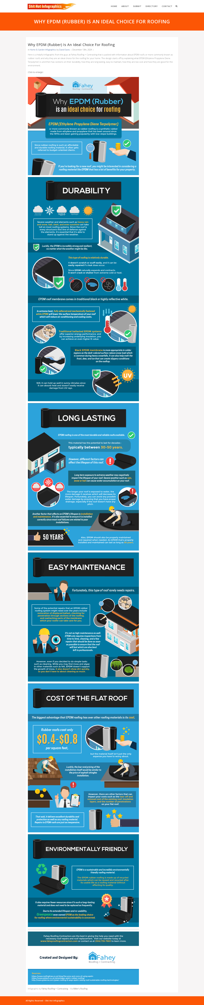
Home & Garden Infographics (43, 49)
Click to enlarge (35, 72)
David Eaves (64, 49)
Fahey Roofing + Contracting (55, 988)
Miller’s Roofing (80, 988)
